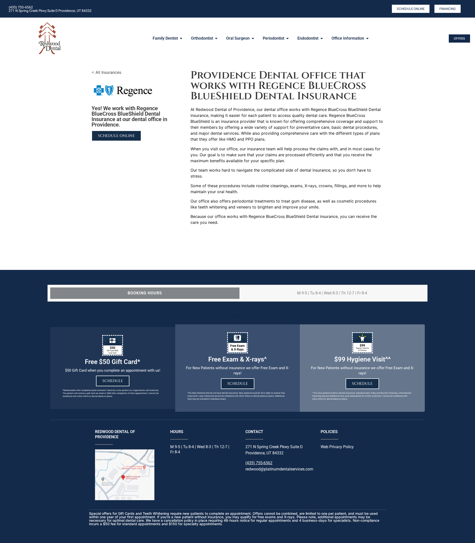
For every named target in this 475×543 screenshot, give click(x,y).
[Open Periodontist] (287, 38)
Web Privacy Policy (337, 446)
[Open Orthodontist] (216, 38)
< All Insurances (106, 72)
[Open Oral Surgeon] (253, 38)
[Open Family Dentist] (181, 38)
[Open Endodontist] (322, 38)
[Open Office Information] (367, 38)
